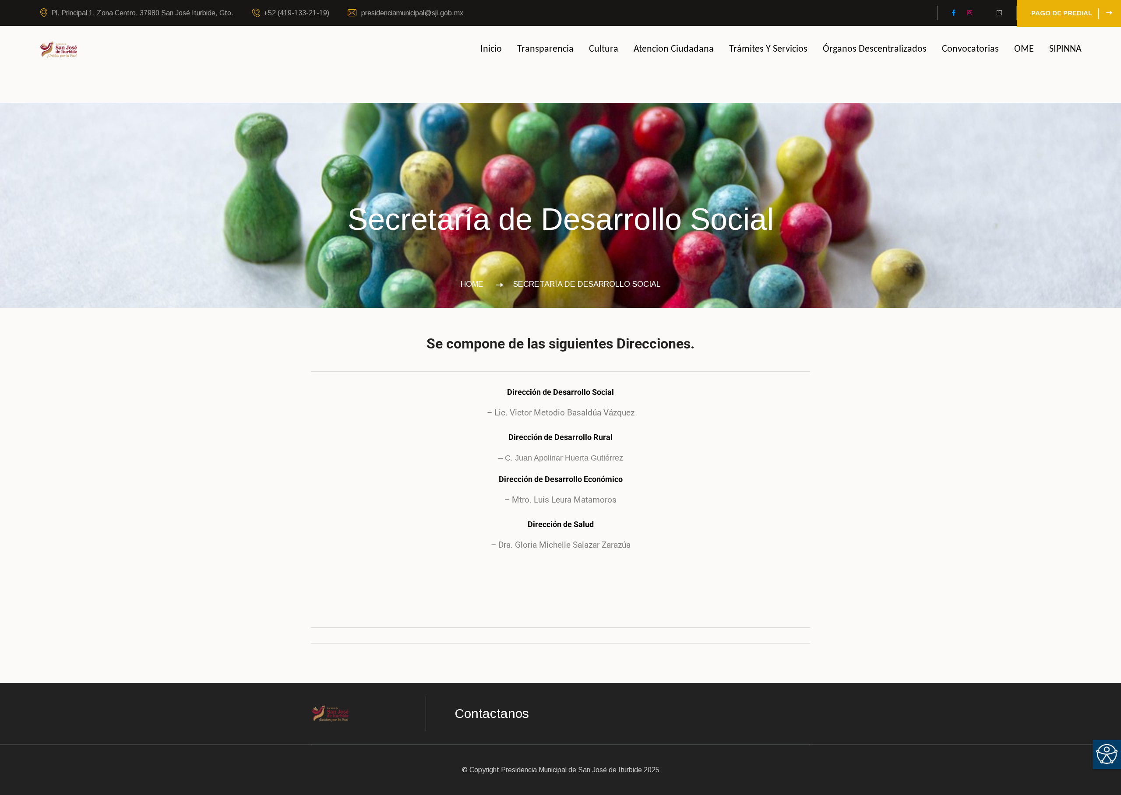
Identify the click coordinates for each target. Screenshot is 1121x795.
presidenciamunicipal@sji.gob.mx (411, 13)
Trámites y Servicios (768, 49)
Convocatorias (970, 49)
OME (1024, 49)
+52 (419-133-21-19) (296, 13)
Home (474, 284)
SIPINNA (1065, 49)
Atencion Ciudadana (674, 49)
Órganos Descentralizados (875, 49)
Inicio (491, 49)
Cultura (603, 49)
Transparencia (545, 49)
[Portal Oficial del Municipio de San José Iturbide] (58, 49)
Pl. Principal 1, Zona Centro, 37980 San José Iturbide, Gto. (142, 13)
